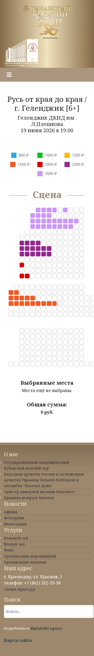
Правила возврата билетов (29, 497)
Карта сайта (18, 640)
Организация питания (25, 562)
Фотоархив (14, 517)
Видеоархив (15, 523)
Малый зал (14, 544)
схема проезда (19, 589)
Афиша (10, 511)
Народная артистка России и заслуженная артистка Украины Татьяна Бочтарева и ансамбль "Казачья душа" (44, 480)
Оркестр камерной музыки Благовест (39, 491)
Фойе (9, 550)
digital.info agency (46, 628)
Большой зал (16, 538)
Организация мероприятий (30, 556)
